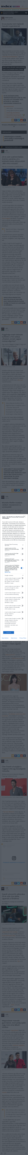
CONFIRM (8, 632)
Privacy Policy (22, 638)
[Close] (24, 517)
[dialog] (14, 577)
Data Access (14, 638)
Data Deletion (5, 638)
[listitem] (14, 545)
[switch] (22, 548)
